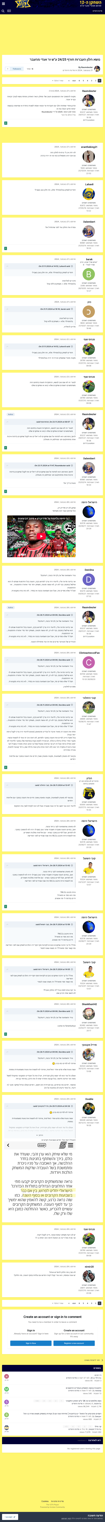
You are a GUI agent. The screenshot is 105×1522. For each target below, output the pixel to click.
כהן (89, 302)
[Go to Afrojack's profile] (6, 1427)
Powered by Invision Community (52, 1507)
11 (66, 1426)
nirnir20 (89, 1266)
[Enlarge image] (40, 1180)
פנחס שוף (89, 339)
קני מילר (97, 1426)
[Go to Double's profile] (89, 1109)
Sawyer (98, 1416)
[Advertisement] (71, 36)
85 (37, 1401)
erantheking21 (89, 147)
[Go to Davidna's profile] (89, 579)
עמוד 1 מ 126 (58, 81)
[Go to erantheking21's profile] (89, 156)
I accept (9, 1517)
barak (89, 259)
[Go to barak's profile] (89, 274)
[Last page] (69, 80)
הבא (74, 81)
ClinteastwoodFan (89, 652)
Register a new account (74, 1343)
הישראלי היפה (89, 502)
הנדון (89, 778)
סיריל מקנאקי (89, 1044)
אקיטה (96, 1403)
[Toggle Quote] (71, 266)
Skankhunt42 (89, 1004)
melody (98, 1390)
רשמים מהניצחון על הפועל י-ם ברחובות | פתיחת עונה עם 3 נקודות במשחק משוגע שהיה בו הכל (62, 1414)
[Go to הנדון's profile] (89, 793)
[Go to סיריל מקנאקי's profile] (89, 1054)
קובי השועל (89, 858)
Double (89, 1099)
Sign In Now (31, 1343)
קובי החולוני (89, 697)
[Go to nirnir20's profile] (89, 1276)
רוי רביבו (97, 1375)
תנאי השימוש (66, 1518)
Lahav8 (89, 184)
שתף (29, 69)
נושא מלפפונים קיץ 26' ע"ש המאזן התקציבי (83, 1401)
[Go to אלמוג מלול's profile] (6, 1376)
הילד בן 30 (95, 1378)
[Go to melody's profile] (6, 1389)
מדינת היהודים (69, 70)
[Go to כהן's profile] (89, 311)
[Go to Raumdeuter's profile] (97, 69)
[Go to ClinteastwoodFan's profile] (89, 662)
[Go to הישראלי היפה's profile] (89, 512)
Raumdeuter (87, 67)
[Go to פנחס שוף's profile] (89, 349)
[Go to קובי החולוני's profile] (89, 707)
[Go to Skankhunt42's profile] (89, 1014)
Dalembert (89, 221)
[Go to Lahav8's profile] (89, 194)
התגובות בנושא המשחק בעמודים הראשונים (83, 1388)
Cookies (45, 1501)
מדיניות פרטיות (57, 1501)
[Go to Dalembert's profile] (89, 231)
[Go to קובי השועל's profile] (89, 868)
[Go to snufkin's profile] (6, 1402)
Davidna (89, 569)
